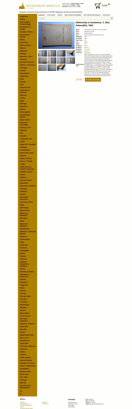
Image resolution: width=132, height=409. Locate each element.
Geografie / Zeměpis (27, 144)
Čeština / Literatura (27, 65)
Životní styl (24, 374)
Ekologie (23, 103)
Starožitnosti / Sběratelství (25, 386)
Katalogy (23, 189)
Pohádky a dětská (27, 272)
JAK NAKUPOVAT (24, 403)
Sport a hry (24, 338)
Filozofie (23, 136)
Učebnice (23, 349)
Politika (23, 279)
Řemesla (23, 307)
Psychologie (24, 305)
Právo (22, 288)
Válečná (23, 355)
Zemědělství (24, 369)
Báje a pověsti (25, 45)
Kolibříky (23, 191)
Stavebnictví (25, 340)
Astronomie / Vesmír (25, 36)
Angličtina (24, 16)
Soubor (22, 332)
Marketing (24, 208)
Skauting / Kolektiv (27, 324)
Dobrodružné (25, 87)
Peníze (22, 253)
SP (21, 391)
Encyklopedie (25, 112)
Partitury (23, 248)
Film (21, 133)
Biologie (23, 54)
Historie (23, 156)
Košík (105, 5)
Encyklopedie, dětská (25, 116)
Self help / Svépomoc (24, 320)
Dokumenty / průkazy (25, 91)
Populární (24, 282)
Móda (22, 221)
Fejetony (23, 130)
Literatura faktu (26, 202)
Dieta (22, 79)
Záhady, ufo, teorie (27, 363)
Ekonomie (24, 106)
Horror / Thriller (26, 161)
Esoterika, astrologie (24, 123)
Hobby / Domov (26, 158)
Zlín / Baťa (24, 377)
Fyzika (22, 141)
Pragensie (24, 285)
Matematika (24, 210)
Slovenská (24, 326)
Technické (24, 343)
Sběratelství (24, 313)
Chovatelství (25, 73)
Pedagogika (24, 250)
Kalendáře (24, 183)
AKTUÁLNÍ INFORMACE (92, 15)
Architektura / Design (25, 28)
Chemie (23, 70)
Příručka (23, 299)
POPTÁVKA (51, 15)
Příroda (23, 291)
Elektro (23, 109)
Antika (22, 19)
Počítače (23, 259)
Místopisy (23, 218)
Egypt (22, 101)
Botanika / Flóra (26, 56)
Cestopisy (23, 68)
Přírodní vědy (25, 296)
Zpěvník (23, 383)
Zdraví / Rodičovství (27, 366)
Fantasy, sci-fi (25, 127)
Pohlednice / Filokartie (24, 275)
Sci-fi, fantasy (25, 316)
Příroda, (23, 293)
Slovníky (23, 329)
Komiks (23, 194)
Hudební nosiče (26, 172)
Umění (22, 352)
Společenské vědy (26, 335)
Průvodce (23, 302)
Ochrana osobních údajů (26, 408)
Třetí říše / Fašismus (27, 346)
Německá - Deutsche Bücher (28, 232)
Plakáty (23, 256)
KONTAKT (106, 15)
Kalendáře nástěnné (28, 186)
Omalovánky (25, 239)
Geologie (23, 147)
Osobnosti (24, 245)
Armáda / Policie (26, 32)
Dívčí (22, 85)
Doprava (23, 95)
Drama (22, 98)
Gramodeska (25, 150)
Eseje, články (25, 120)
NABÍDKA (41, 15)
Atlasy (22, 40)
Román (22, 310)
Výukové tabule (26, 360)
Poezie (22, 269)
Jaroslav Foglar (26, 180)
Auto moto (24, 42)
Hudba (22, 164)
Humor (22, 175)
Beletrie (23, 48)
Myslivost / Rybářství (24, 225)
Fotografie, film (26, 139)
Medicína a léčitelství (24, 214)
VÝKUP (59, 15)
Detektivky (24, 76)
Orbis (22, 242)
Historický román (27, 153)
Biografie (23, 51)
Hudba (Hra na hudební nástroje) (27, 168)
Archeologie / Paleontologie (25, 23)
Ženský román (25, 371)
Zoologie (23, 380)
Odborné (23, 236)
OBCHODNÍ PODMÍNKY (73, 15)
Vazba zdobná (25, 357)
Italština (23, 177)
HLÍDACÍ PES (45, 403)
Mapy (22, 205)
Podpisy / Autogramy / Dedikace (25, 264)
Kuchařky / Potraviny (24, 198)
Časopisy (23, 59)
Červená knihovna (27, 62)
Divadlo (23, 82)
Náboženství (25, 229)
